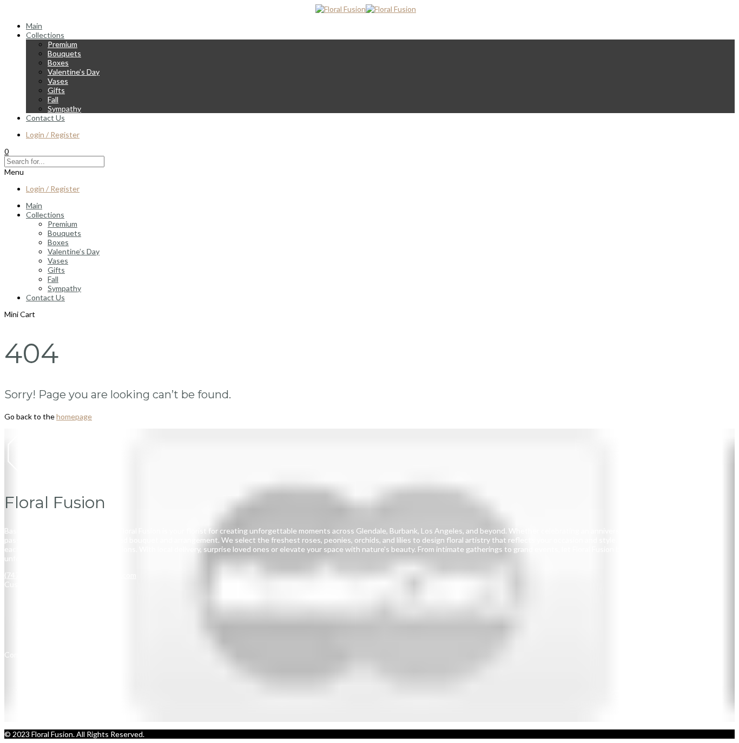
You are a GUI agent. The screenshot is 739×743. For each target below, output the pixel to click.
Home (36, 671)
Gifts (56, 90)
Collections (45, 35)
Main (34, 25)
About (37, 689)
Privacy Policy (49, 610)
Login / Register (53, 134)
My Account (46, 637)
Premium (62, 44)
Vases (58, 81)
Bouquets (64, 53)
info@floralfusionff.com (97, 575)
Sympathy (64, 108)
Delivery (40, 619)
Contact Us (45, 117)
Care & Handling (53, 628)
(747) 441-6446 (30, 575)
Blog (33, 698)
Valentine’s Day (74, 71)
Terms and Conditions (63, 601)
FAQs (35, 708)
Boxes (58, 62)
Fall (53, 99)
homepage (74, 416)
